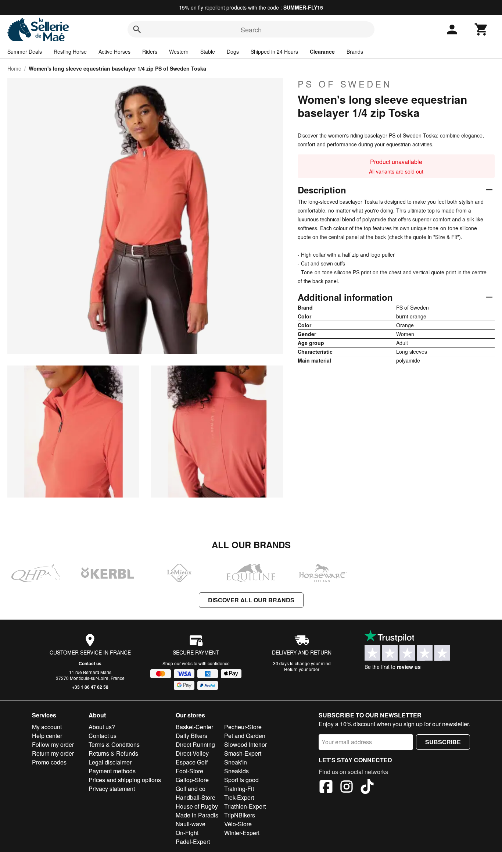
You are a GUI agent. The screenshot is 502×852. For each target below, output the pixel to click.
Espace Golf (192, 762)
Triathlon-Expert (245, 806)
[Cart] (481, 29)
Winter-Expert (241, 832)
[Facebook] (326, 787)
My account (47, 727)
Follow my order (53, 744)
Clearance (322, 51)
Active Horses (114, 51)
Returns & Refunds (113, 753)
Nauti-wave (190, 824)
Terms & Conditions (114, 744)
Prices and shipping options (125, 780)
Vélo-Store (238, 824)
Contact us (90, 663)
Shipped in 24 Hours (274, 51)
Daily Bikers (191, 735)
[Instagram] (346, 787)
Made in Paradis (197, 815)
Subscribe (443, 742)
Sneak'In (235, 762)
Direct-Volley (192, 753)
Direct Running (195, 744)
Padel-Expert (193, 841)
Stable (207, 51)
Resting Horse (70, 51)
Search (251, 29)
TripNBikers (239, 815)
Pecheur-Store (243, 727)
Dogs (233, 51)
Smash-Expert (242, 753)
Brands (355, 51)
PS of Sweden (345, 84)
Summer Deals (24, 51)
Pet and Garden (244, 735)
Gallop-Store (192, 780)
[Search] (137, 29)
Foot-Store (189, 771)
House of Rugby (197, 806)
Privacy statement (112, 788)
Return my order (53, 753)
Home (14, 68)
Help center (47, 735)
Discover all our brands (251, 600)
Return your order (301, 669)
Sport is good (241, 780)
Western (179, 51)
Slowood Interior (245, 744)
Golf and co (190, 788)
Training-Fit (239, 788)
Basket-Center (194, 727)
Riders (149, 51)
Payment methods (112, 771)
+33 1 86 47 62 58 (90, 687)
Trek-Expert (239, 797)
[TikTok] (367, 787)
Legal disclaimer (110, 762)
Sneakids (236, 771)
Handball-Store (195, 797)
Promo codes (49, 762)
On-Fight (187, 832)
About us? (102, 727)
